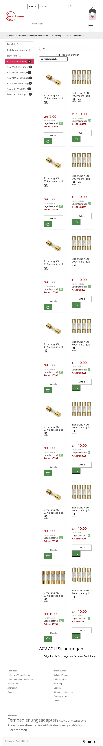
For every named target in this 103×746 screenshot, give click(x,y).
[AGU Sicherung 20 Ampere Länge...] (82, 160)
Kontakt (11, 692)
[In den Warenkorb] (48, 141)
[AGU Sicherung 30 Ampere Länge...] (82, 243)
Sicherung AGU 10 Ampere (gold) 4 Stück (81, 95)
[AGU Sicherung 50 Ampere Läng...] (53, 411)
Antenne (40, 725)
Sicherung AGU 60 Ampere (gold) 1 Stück (53, 512)
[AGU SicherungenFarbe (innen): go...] (53, 80)
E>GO (60, 720)
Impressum (13, 688)
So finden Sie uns (61, 675)
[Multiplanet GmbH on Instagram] (84, 741)
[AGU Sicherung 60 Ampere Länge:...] (82, 492)
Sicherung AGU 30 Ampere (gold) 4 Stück (81, 261)
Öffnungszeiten (60, 696)
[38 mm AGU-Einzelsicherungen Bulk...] (53, 163)
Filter (43, 48)
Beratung (58, 683)
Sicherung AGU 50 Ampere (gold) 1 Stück (53, 429)
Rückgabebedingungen (63, 692)
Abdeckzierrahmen (21, 725)
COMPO (68, 720)
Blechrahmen (17, 730)
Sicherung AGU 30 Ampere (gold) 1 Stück (53, 264)
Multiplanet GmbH (13, 741)
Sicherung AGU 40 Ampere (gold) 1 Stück (53, 347)
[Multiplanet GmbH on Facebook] (95, 741)
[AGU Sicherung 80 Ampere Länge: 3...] (82, 575)
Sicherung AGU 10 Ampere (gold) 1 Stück (53, 98)
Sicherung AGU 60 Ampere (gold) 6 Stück (53, 595)
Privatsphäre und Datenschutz (21, 679)
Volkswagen (65, 725)
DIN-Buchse (51, 725)
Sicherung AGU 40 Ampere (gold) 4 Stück (81, 344)
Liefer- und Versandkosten (19, 675)
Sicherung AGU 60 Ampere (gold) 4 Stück (81, 510)
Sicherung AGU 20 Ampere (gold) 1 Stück (53, 181)
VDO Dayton (78, 725)
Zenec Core (79, 720)
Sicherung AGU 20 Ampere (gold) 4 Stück (81, 178)
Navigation (37, 23)
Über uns (58, 688)
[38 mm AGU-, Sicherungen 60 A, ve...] (53, 577)
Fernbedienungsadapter (32, 720)
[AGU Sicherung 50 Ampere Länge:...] (82, 409)
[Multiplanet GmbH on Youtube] (89, 741)
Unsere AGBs (13, 683)
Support (57, 700)
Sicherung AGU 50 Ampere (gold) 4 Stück (81, 427)
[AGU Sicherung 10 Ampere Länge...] (82, 77)
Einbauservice (60, 679)
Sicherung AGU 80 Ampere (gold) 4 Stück (81, 593)
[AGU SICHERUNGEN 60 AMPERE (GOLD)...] (53, 494)
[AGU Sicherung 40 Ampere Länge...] (82, 326)
